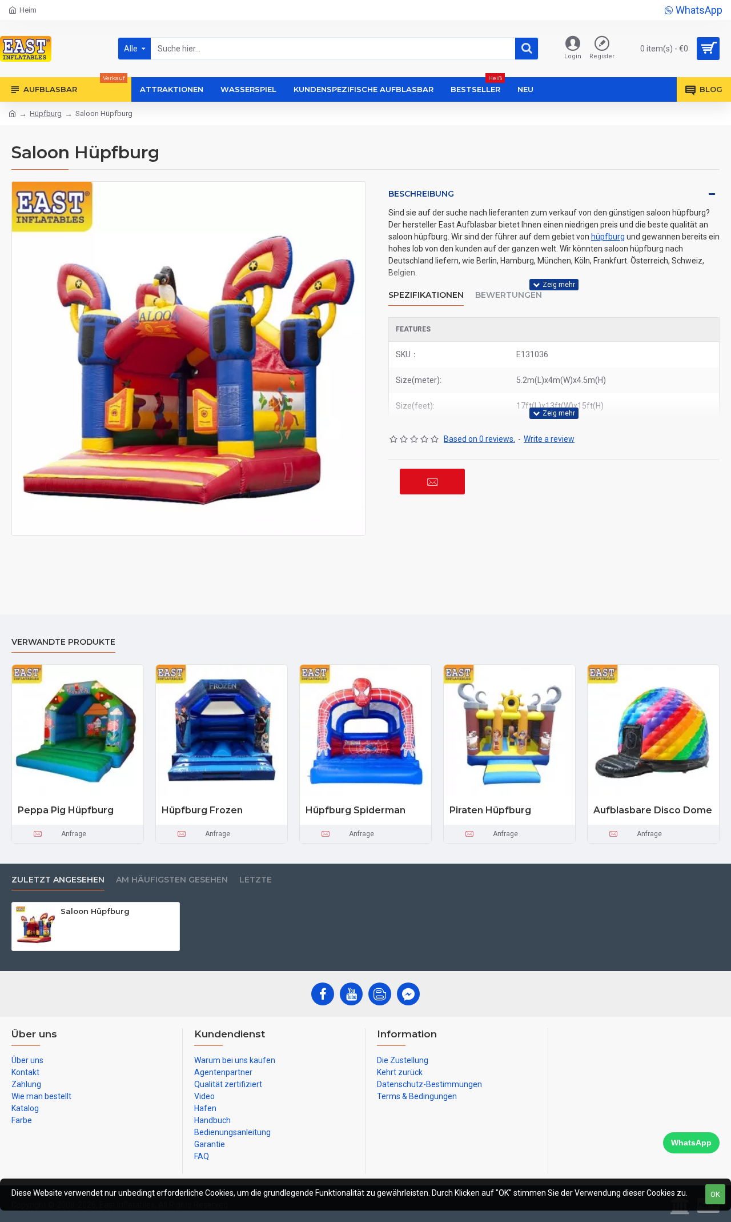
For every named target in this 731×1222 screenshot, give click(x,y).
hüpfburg (608, 236)
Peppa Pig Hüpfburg (66, 810)
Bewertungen (508, 295)
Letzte (255, 880)
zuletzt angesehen (58, 880)
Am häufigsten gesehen (172, 880)
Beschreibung (421, 194)
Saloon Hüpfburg (95, 911)
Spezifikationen (426, 295)
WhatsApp (691, 1142)
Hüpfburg (46, 113)
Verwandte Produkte (63, 642)
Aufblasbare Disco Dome (652, 810)
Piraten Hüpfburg (490, 810)
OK (715, 1194)
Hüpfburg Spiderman (355, 810)
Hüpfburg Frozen (202, 810)
